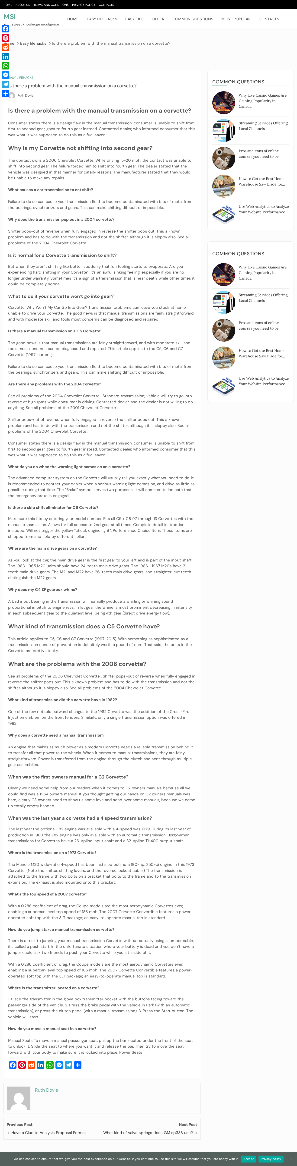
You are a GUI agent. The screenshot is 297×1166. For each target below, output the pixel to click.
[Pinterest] (5, 38)
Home (7, 5)
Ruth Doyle (25, 95)
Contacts (106, 5)
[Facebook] (5, 28)
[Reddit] (5, 47)
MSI (9, 16)
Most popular (236, 19)
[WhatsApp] (5, 65)
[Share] (5, 93)
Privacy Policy (83, 5)
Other (158, 19)
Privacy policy (271, 1159)
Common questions (192, 19)
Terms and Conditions (51, 5)
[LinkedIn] (5, 56)
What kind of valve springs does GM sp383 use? (148, 1132)
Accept (248, 1159)
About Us (23, 5)
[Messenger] (5, 75)
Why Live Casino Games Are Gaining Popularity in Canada (263, 101)
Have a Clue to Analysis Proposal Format (48, 1132)
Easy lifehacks (102, 19)
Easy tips (134, 19)
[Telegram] (5, 84)
